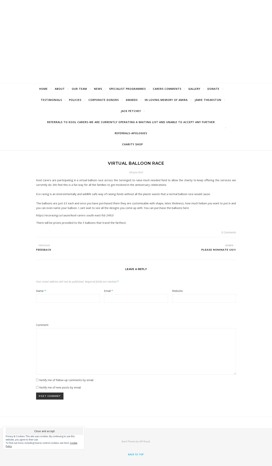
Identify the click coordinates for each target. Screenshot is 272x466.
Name (41, 291)
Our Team (79, 88)
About (60, 88)
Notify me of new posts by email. (60, 387)
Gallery (194, 88)
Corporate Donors (103, 100)
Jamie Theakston (208, 100)
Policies (75, 100)
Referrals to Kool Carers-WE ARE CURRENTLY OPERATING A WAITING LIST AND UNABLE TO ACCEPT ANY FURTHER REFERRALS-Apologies (131, 127)
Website (177, 291)
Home (43, 88)
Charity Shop (132, 144)
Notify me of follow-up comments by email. (66, 380)
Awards (132, 100)
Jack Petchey (131, 111)
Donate (213, 88)
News (98, 88)
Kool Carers (136, 39)
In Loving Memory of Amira (166, 100)
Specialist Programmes (127, 88)
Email (108, 291)
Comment (42, 325)
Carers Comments (167, 88)
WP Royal (144, 441)
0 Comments (228, 232)
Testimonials (51, 100)
